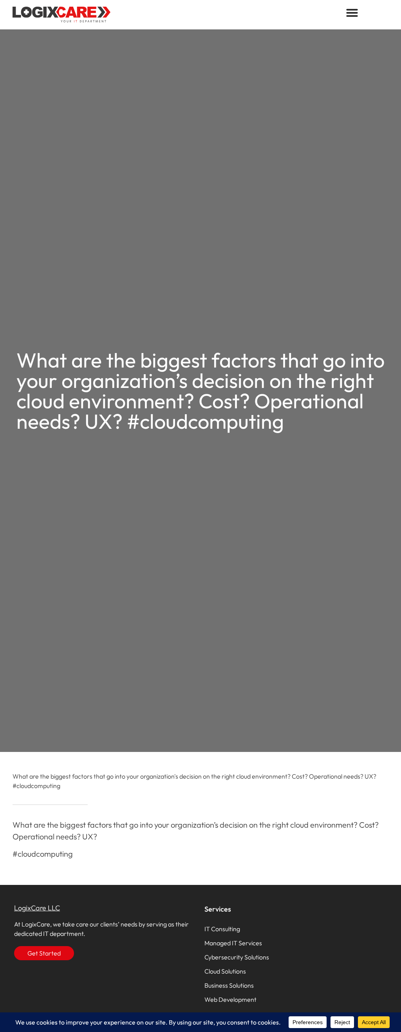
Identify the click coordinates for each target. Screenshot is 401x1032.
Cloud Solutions (225, 971)
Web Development (230, 999)
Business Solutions (229, 985)
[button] (352, 12)
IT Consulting (222, 929)
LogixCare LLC (37, 907)
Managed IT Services (233, 943)
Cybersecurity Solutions (236, 957)
